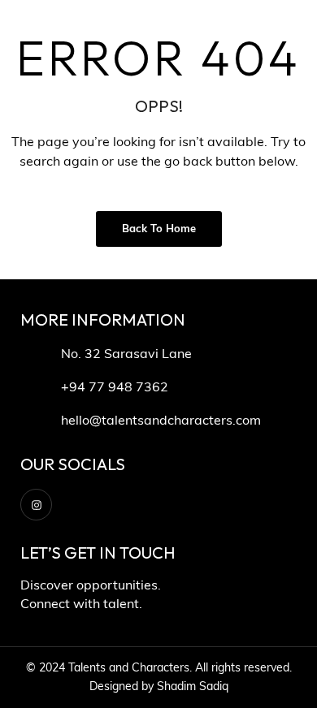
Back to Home (159, 229)
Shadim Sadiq (192, 687)
